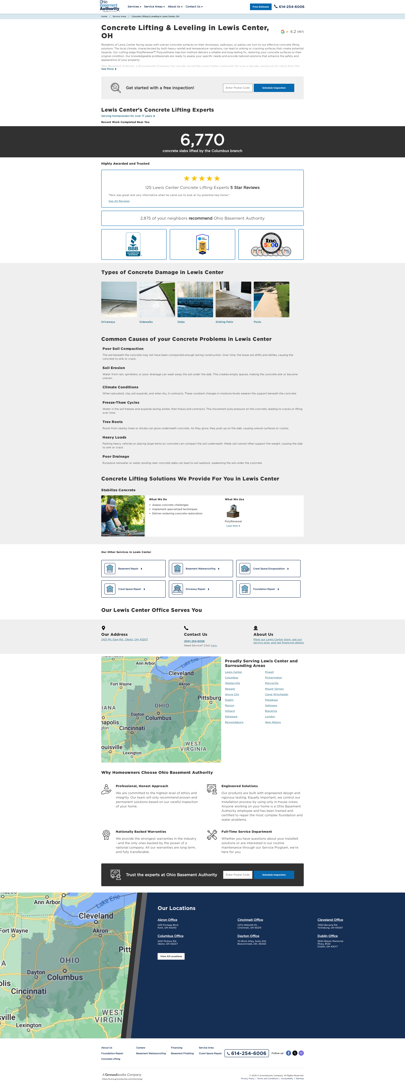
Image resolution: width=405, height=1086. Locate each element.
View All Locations (171, 956)
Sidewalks (146, 321)
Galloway (271, 705)
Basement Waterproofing (151, 1053)
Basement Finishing (182, 1053)
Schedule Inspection (274, 88)
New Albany (273, 722)
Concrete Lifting (110, 1059)
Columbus (231, 677)
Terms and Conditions (267, 1078)
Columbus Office (171, 936)
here (214, 645)
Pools (257, 321)
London (270, 716)
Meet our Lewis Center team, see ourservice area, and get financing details (278, 641)
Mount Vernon (274, 688)
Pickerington (273, 677)
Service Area (206, 1047)
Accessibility (287, 1078)
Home (104, 16)
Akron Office (167, 920)
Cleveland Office (330, 920)
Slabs (181, 321)
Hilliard (230, 711)
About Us (174, 6)
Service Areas (153, 6)
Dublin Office (328, 936)
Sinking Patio (224, 321)
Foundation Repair (112, 1053)
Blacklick (271, 711)
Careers (140, 1047)
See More (108, 68)
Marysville (271, 683)
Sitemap (300, 1078)
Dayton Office (248, 936)
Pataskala (271, 699)
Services (133, 6)
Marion (229, 705)
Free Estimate (261, 7)
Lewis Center (233, 672)
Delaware (231, 716)
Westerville (232, 683)
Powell (269, 672)
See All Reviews (119, 201)
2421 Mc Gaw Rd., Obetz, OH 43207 (124, 639)
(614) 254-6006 (194, 641)
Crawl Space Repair (210, 1053)
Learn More (232, 526)
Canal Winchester (276, 694)
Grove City (232, 694)
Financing (176, 1047)
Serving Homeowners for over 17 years (127, 115)
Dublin (229, 699)
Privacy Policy (248, 1078)
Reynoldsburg (234, 722)
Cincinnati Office (250, 920)
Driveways (108, 321)
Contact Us (193, 6)
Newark (230, 688)
